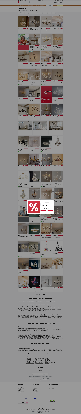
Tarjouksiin (46, 210)
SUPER (46, 208)
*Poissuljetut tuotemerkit (47, 211)
